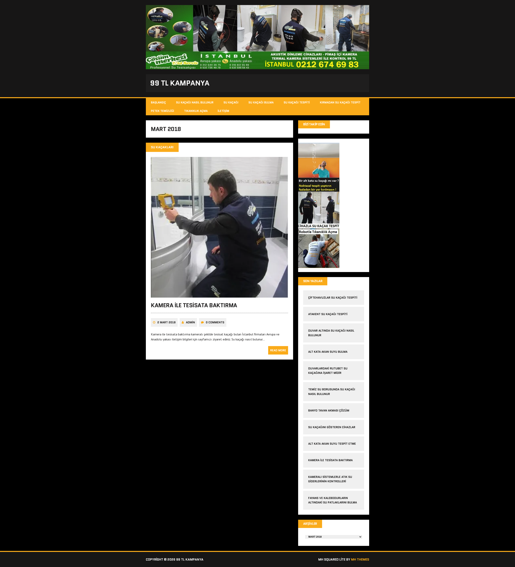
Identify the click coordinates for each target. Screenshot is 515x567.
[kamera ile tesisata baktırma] (219, 295)
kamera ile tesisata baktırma (194, 305)
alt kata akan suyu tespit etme (332, 444)
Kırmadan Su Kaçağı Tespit (340, 102)
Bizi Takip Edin (314, 124)
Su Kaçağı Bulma (261, 102)
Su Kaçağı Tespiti (297, 102)
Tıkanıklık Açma (196, 111)
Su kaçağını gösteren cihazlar (331, 427)
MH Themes (360, 559)
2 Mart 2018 (166, 322)
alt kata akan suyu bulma (328, 352)
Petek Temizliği (162, 111)
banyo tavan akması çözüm (328, 410)
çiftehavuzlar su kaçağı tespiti (332, 298)
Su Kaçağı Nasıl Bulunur (194, 102)
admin (190, 322)
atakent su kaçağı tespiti (327, 314)
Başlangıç (158, 102)
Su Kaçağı (231, 102)
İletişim (223, 111)
